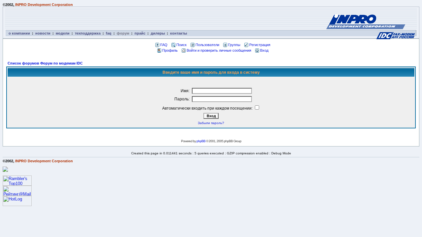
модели (63, 33)
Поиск (181, 45)
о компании (19, 33)
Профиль (170, 50)
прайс (140, 33)
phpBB (200, 141)
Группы (234, 45)
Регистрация (259, 45)
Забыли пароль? (211, 123)
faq (108, 33)
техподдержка (88, 33)
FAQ (163, 45)
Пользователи (207, 45)
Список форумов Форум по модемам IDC (45, 63)
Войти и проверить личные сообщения (219, 50)
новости (42, 33)
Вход (264, 50)
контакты (178, 33)
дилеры (158, 33)
